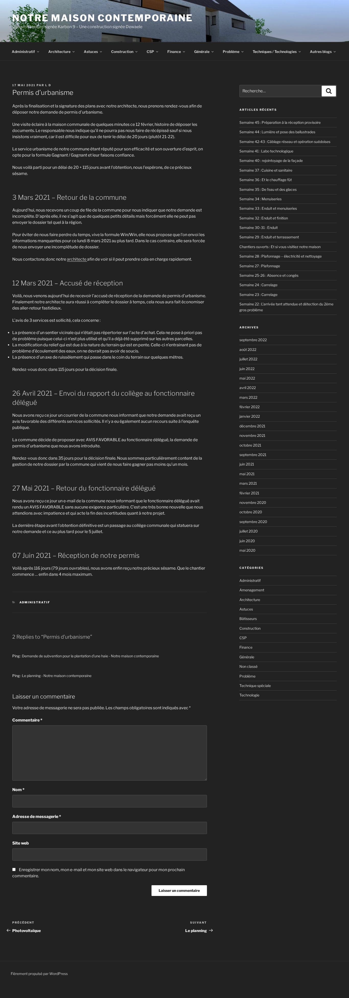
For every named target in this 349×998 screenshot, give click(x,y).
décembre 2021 (252, 426)
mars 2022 (248, 397)
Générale (202, 51)
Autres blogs (321, 51)
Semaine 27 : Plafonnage (259, 266)
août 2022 (247, 349)
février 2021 (249, 493)
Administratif (23, 51)
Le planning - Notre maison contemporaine (56, 675)
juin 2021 (246, 464)
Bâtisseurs (248, 618)
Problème (231, 51)
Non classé (248, 666)
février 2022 (249, 407)
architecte (77, 259)
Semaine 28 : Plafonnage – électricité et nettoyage (280, 256)
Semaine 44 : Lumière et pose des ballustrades (277, 132)
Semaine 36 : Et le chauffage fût (265, 180)
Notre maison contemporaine (102, 18)
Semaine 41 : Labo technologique (266, 151)
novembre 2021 (252, 435)
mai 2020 (247, 550)
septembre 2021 (252, 454)
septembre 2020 (253, 521)
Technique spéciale (255, 685)
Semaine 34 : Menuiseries (260, 199)
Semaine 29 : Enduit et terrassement (269, 237)
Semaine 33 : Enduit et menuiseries (268, 208)
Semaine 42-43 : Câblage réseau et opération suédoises (284, 141)
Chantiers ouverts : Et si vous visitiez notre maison (280, 247)
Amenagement (251, 590)
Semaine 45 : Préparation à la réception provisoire (280, 122)
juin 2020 (247, 541)
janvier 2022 (249, 416)
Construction (122, 51)
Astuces (91, 51)
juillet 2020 (248, 531)
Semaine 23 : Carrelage (258, 294)
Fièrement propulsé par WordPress (39, 973)
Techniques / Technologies (275, 51)
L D (48, 85)
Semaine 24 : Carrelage (258, 285)
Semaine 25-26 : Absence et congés (268, 275)
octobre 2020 (250, 512)
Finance (174, 51)
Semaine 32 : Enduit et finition (263, 218)
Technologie (249, 695)
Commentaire (27, 720)
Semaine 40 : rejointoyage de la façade (271, 160)
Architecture (59, 51)
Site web (20, 843)
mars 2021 (248, 483)
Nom (18, 789)
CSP (150, 51)
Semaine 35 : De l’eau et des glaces (268, 189)
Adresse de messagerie (36, 816)
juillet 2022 (248, 359)
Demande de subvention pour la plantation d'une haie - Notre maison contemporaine (90, 656)
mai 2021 (247, 474)
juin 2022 (246, 369)
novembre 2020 (252, 502)
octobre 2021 (250, 445)
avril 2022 (247, 387)
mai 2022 (247, 378)
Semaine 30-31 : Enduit (258, 227)
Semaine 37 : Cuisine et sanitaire (265, 170)
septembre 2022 (253, 340)
